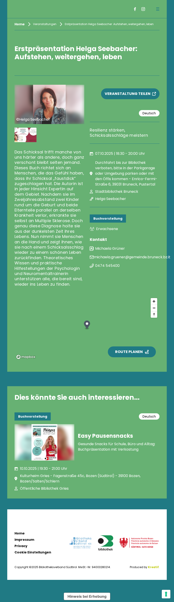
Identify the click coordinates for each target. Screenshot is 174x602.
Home (19, 533)
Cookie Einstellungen (32, 552)
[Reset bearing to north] (154, 314)
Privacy (20, 546)
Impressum (24, 539)
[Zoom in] (154, 301)
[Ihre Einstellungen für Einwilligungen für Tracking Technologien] (166, 594)
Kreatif (153, 567)
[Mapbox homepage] (26, 357)
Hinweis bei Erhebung (87, 596)
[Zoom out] (154, 308)
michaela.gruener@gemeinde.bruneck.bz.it (132, 257)
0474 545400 (107, 265)
